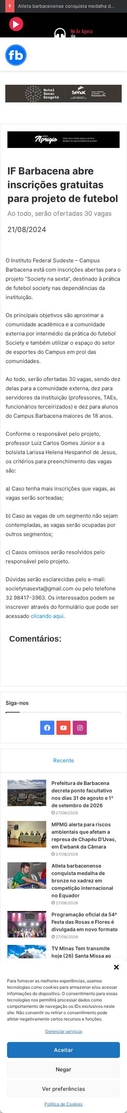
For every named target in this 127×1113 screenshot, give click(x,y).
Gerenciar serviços (63, 1031)
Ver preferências (63, 1088)
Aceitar (63, 1050)
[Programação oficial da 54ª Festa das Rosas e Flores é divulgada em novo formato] (26, 924)
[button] (116, 967)
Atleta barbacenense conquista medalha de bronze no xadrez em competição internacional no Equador (82, 880)
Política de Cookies (63, 1104)
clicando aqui (47, 616)
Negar (63, 1069)
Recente (63, 760)
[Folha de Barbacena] (15, 55)
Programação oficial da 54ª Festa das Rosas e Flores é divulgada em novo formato (85, 921)
